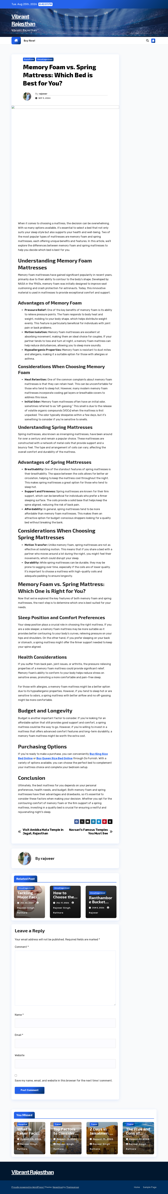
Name (19, 1014)
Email (19, 1035)
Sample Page (150, 1187)
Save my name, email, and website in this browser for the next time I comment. (63, 1080)
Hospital (22, 1124)
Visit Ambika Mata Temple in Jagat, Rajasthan (43, 831)
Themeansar (72, 1187)
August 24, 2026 (31, 1139)
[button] (147, 40)
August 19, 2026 (67, 1139)
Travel (58, 1124)
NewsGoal (58, 1187)
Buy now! (29, 40)
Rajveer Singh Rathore (26, 910)
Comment (22, 946)
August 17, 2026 (139, 1139)
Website (19, 1055)
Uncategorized (44, 59)
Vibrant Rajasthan (32, 1171)
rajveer (43, 93)
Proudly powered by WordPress (27, 1187)
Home (137, 1187)
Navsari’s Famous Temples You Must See (88, 831)
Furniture (29, 59)
